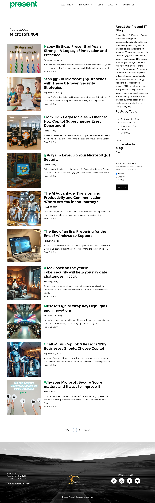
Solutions (66, 5)
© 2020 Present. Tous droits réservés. (77, 497)
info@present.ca (125, 475)
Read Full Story (51, 71)
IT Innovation (128, 126)
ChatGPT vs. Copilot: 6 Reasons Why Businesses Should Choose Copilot (75, 346)
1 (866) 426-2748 (22, 484)
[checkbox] (132, 176)
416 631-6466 (20, 476)
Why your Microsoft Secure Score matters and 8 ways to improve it (73, 384)
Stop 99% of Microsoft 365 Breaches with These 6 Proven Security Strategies (75, 83)
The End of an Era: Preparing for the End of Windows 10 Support (75, 233)
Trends (125, 129)
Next (86, 430)
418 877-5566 (20, 479)
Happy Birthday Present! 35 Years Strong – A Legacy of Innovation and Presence (75, 50)
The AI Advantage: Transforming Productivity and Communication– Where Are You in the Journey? (74, 197)
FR (141, 5)
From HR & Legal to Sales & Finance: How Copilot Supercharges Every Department (75, 121)
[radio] (132, 174)
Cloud (125, 133)
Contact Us (128, 5)
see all (118, 140)
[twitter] (137, 481)
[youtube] (121, 481)
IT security (127, 123)
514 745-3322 (20, 473)
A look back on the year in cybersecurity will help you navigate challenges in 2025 (75, 272)
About (111, 5)
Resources (84, 5)
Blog (100, 5)
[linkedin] (114, 481)
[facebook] (129, 481)
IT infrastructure (129, 119)
